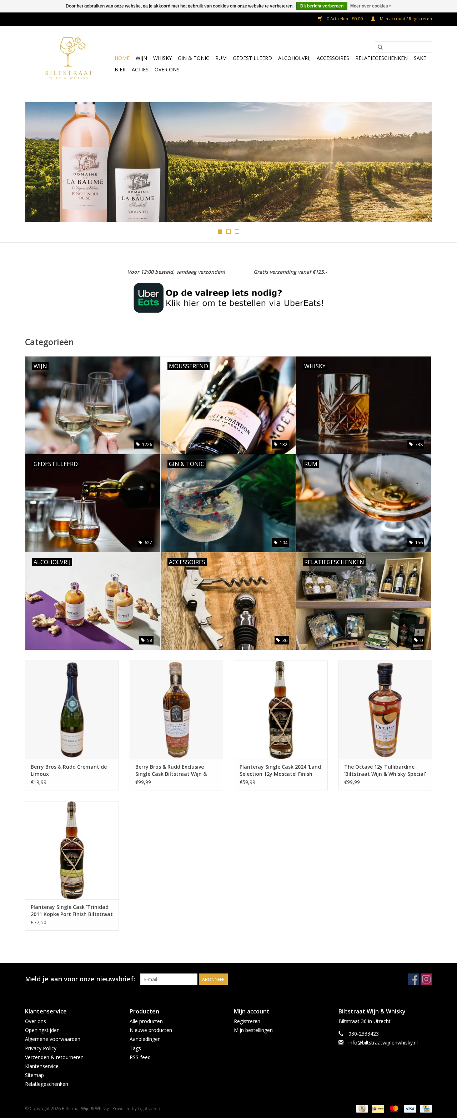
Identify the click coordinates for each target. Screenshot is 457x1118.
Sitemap (34, 1075)
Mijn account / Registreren (405, 19)
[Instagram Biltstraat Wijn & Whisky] (426, 979)
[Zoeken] (380, 47)
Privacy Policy (40, 1048)
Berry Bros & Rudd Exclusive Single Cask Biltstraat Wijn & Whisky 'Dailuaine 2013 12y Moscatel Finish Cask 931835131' (175, 770)
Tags (135, 1048)
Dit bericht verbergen (321, 6)
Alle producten (146, 1021)
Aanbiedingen (145, 1039)
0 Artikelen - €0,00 (345, 19)
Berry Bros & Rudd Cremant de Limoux (69, 770)
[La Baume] (228, 162)
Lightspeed (149, 1109)
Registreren (247, 1021)
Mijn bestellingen (253, 1030)
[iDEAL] (377, 1108)
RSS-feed (140, 1057)
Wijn (141, 58)
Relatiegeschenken (381, 58)
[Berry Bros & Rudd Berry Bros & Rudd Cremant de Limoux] (72, 710)
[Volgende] (418, 164)
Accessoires (333, 58)
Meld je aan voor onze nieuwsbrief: (80, 979)
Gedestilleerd (252, 58)
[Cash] (361, 1108)
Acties (140, 69)
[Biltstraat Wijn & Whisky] (68, 58)
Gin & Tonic (193, 58)
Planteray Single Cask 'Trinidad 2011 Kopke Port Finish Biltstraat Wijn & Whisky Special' (72, 911)
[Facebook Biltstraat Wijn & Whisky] (413, 979)
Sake (420, 58)
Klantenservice (42, 1066)
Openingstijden (42, 1030)
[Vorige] (39, 164)
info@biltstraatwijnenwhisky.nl (383, 1042)
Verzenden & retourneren (54, 1057)
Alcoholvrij (294, 58)
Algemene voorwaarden (52, 1039)
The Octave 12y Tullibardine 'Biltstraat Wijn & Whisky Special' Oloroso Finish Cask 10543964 (385, 770)
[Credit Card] (424, 1108)
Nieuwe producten (151, 1030)
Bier (120, 69)
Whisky (162, 58)
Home (122, 58)
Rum (221, 58)
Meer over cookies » (371, 6)
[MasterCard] (393, 1108)
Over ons (167, 69)
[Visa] (409, 1108)
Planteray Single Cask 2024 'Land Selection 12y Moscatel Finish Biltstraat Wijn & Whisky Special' (280, 770)
